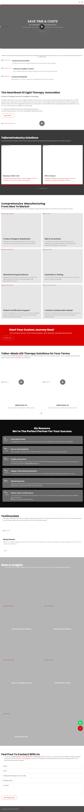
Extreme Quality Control (23, 69)
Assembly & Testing (54, 274)
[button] (37, 188)
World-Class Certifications (22, 493)
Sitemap (22, 809)
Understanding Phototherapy (21, 629)
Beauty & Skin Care (11, 176)
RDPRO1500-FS (21, 405)
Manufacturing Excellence (15, 274)
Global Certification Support (16, 310)
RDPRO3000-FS (63, 405)
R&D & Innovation (53, 239)
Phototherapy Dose (21, 737)
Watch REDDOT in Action (62, 683)
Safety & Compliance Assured (21, 683)
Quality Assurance (18, 459)
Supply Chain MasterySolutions (24, 471)
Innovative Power (18, 439)
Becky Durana (9, 539)
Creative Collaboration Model (59, 310)
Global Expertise (17, 481)
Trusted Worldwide (19, 77)
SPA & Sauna (50, 176)
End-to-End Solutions (20, 449)
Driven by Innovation (21, 61)
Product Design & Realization (16, 239)
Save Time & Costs (43, 21)
